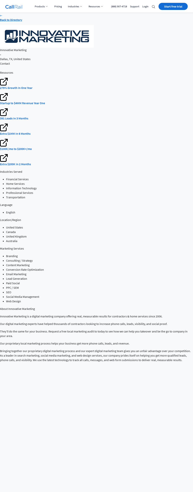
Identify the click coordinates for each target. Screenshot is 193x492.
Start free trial (173, 6)
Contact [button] (5, 63)
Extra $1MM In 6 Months (15, 133)
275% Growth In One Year (16, 88)
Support (134, 6)
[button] (153, 6)
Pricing (58, 6)
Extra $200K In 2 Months (15, 164)
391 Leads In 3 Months (14, 118)
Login (145, 6)
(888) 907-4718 (119, 6)
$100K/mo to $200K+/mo (16, 149)
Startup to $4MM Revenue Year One (22, 103)
